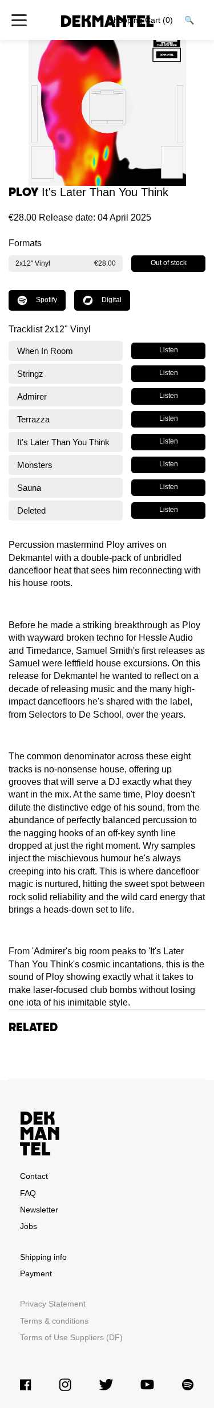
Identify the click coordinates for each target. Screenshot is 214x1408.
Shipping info (43, 1256)
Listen (168, 350)
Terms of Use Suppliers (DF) (71, 1337)
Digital (112, 300)
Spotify (46, 300)
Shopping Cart (140, 20)
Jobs (28, 1226)
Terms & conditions (54, 1320)
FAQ (28, 1193)
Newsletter (39, 1209)
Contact (34, 1176)
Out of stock (169, 263)
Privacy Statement (53, 1303)
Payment (36, 1273)
